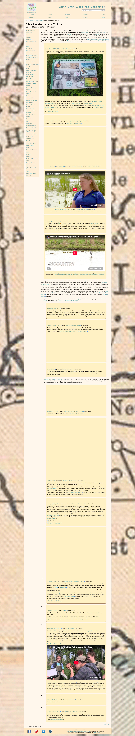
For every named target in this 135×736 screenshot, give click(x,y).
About (50, 14)
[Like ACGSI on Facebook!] (29, 731)
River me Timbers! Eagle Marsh (62, 209)
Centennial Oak (30, 59)
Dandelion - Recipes (31, 62)
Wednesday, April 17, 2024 (53, 628)
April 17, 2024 (54, 631)
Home (32, 14)
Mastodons (29, 123)
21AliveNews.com (86, 276)
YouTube (92, 209)
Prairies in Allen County (32, 149)
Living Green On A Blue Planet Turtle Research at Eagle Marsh (62, 682)
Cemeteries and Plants (32, 57)
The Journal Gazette (72, 41)
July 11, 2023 (58, 300)
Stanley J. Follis (96, 732)
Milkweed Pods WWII (31, 134)
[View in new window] (75, 96)
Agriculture (29, 32)
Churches (85, 14)
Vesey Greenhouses (31, 173)
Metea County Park (31, 127)
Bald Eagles (29, 39)
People (50, 17)
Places (67, 17)
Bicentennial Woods (31, 41)
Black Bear (29, 48)
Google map (61, 166)
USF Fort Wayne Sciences (71, 711)
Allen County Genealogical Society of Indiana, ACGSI (79, 731)
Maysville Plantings (31, 125)
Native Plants (29, 136)
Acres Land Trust (30, 30)
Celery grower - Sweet (31, 55)
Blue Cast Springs (30, 50)
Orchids (28, 140)
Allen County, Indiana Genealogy (82, 6)
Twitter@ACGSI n (43, 731)
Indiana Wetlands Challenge (74, 492)
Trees (27, 171)
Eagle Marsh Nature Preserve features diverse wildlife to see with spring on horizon (67, 619)
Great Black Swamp (31, 83)
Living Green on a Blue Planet (90, 682)
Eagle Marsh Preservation (66, 281)
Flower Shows (29, 76)
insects (52, 225)
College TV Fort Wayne (82, 209)
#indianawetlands (69, 596)
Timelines (85, 17)
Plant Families (29, 145)
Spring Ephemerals (31, 162)
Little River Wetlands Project (74, 123)
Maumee (97, 34)
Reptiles (28, 154)
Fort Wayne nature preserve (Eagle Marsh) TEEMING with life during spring (62, 273)
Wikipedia (54, 299)
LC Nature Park (30, 108)
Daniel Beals (84, 273)
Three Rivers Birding (68, 48)
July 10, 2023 (80, 299)
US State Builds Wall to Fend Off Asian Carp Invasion (73, 331)
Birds (27, 44)
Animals (28, 35)
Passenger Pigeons (31, 143)
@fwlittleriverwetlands (52, 515)
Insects (28, 95)
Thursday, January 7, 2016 (53, 325)
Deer (27, 68)
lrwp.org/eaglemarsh (55, 523)
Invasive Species (30, 98)
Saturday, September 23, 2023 (52, 121)
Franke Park (29, 79)
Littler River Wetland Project (77, 100)
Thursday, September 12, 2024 (52, 221)
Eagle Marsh (94, 223)
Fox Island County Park (32, 81)
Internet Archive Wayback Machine (99, 41)
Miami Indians (84, 32)
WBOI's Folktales (70, 628)
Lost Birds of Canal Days (51, 100)
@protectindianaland (88, 483)
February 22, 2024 (51, 610)
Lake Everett (29, 102)
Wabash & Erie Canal (53, 111)
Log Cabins (29, 118)
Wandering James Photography (73, 121)
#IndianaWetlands (51, 488)
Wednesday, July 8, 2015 (53, 308)
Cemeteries (67, 14)
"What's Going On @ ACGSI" (50, 731)
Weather (28, 175)
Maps (27, 121)
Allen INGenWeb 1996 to (79, 729)
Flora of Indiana (30, 74)
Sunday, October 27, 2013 (51, 48)
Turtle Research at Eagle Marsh (55, 644)
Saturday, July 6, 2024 (52, 699)
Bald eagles (85, 281)
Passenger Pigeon (87, 103)
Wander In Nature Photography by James (72, 411)
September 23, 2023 (52, 411)
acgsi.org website (36, 731)
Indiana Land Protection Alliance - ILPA (75, 504)
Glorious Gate (101, 32)
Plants (27, 147)
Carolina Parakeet (75, 103)
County (103, 14)
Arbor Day (28, 37)
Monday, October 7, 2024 (53, 711)
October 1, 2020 (51, 369)
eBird (55, 587)
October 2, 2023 (51, 480)
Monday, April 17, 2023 (52, 504)
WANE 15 (63, 610)
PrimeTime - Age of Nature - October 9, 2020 (54, 379)
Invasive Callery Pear (31, 100)
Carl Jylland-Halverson (69, 631)
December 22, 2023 (52, 581)
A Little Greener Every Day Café (84, 631)
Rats (27, 152)
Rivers (28, 156)
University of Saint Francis (56, 719)
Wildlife (41, 20)
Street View (52, 166)
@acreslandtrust (51, 518)
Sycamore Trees (30, 165)
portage (70, 34)
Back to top (106, 724)
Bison (27, 46)
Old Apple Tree (30, 138)
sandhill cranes (95, 281)
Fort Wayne (32, 17)
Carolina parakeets (31, 53)
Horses (28, 85)
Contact (103, 17)
